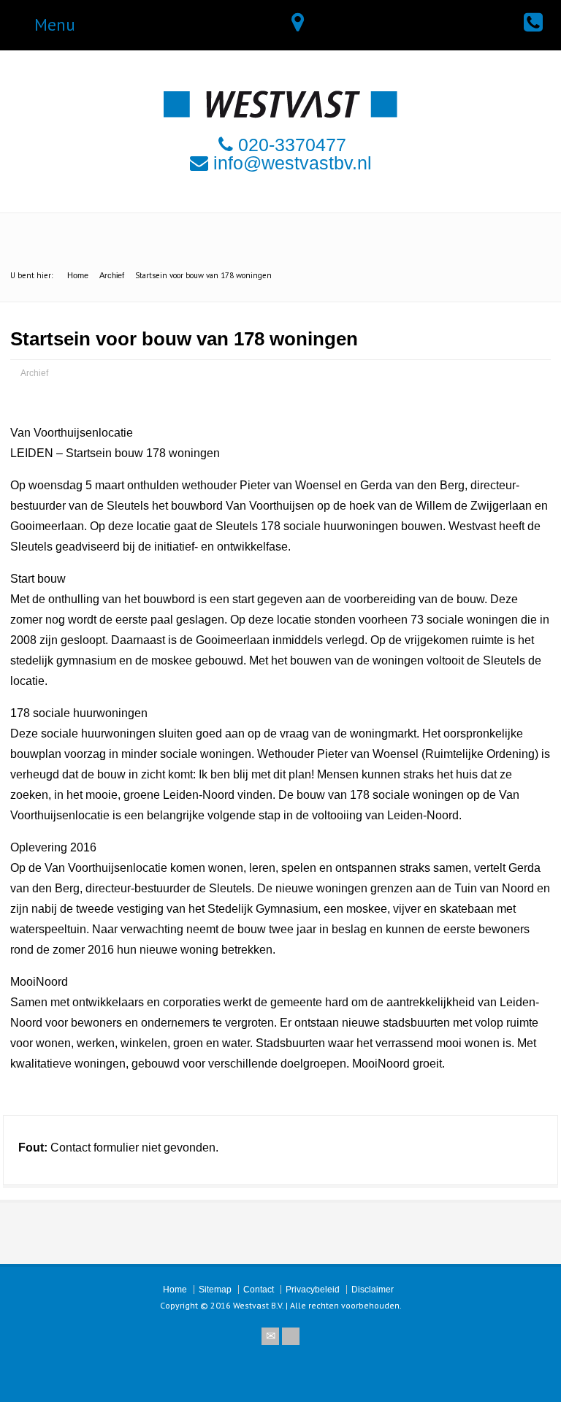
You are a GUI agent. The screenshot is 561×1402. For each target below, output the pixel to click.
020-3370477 (292, 144)
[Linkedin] (290, 1336)
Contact (258, 1289)
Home (175, 1289)
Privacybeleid (313, 1289)
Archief (34, 373)
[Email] (270, 1336)
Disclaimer (372, 1289)
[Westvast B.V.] (280, 114)
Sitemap (215, 1289)
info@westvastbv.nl (292, 163)
